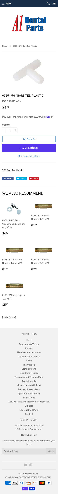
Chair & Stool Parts (29, 410)
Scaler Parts (29, 397)
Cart (53, 3)
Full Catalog (29, 365)
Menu (8, 3)
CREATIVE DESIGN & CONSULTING (36, 477)
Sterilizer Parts (29, 369)
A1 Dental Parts (31, 474)
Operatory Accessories (29, 393)
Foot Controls (29, 381)
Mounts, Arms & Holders (29, 385)
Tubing (29, 360)
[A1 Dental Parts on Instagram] (30, 465)
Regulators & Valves (29, 344)
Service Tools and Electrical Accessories (29, 401)
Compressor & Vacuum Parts (29, 377)
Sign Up (51, 451)
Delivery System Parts (29, 389)
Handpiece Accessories (29, 352)
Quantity (6, 125)
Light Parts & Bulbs (29, 373)
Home (4, 46)
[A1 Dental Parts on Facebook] (25, 465)
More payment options (29, 156)
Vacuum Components (29, 356)
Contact (29, 414)
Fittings (29, 348)
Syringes (29, 406)
